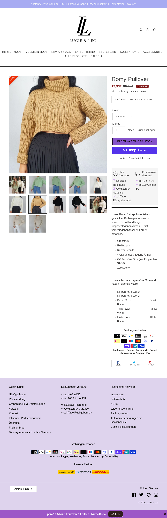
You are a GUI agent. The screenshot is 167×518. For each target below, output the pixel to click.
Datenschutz (118, 399)
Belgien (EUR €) (22, 489)
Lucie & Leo (152, 502)
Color (115, 110)
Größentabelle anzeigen (133, 99)
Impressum (117, 394)
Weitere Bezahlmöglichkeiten (135, 158)
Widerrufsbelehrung (122, 408)
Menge (116, 123)
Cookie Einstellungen (123, 426)
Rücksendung (17, 399)
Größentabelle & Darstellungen (27, 404)
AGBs (114, 404)
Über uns (14, 422)
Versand (14, 408)
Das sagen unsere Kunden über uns (30, 432)
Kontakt (13, 413)
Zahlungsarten (119, 413)
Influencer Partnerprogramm (25, 418)
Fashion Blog (16, 427)
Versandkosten (138, 91)
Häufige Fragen (18, 394)
